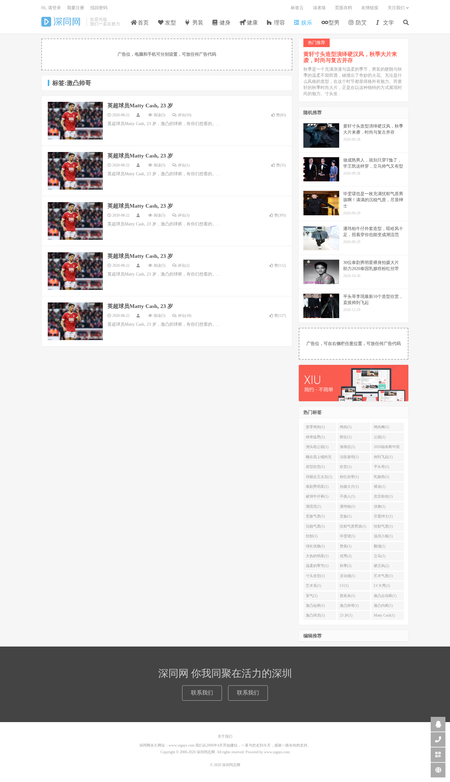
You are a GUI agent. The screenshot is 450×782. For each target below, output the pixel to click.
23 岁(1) (346, 615)
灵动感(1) (347, 576)
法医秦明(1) (349, 457)
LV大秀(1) (382, 586)
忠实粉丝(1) (383, 496)
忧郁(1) (311, 536)
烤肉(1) (345, 427)
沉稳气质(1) (315, 526)
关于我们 (225, 736)
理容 (278, 23)
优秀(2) (345, 556)
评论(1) (183, 165)
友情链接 (369, 8)
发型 (169, 23)
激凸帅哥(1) (349, 605)
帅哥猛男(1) (315, 437)
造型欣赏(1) (315, 467)
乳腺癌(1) (381, 477)
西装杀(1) (347, 596)
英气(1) (311, 596)
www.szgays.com (277, 752)
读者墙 (319, 8)
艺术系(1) (313, 586)
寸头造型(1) (315, 576)
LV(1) (344, 586)
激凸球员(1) (315, 615)
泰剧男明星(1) (317, 486)
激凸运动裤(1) (385, 596)
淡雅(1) (379, 506)
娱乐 (306, 23)
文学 (387, 23)
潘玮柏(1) (347, 506)
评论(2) (183, 265)
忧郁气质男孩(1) (353, 526)
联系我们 (202, 693)
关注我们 (396, 8)
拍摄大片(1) (349, 486)
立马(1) (379, 556)
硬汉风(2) (381, 566)
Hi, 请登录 (51, 8)
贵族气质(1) (315, 516)
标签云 (297, 8)
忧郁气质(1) (383, 526)
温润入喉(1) (383, 536)
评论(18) (184, 315)
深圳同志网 (62, 22)
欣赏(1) (345, 467)
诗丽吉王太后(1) (319, 477)
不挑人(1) (347, 496)
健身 (224, 23)
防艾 (360, 23)
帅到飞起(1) (383, 457)
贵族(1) (345, 516)
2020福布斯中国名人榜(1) (386, 448)
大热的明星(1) (317, 556)
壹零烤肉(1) (315, 427)
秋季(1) (345, 566)
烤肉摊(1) (381, 427)
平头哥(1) (381, 467)
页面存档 (343, 8)
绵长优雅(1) (315, 546)
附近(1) (345, 437)
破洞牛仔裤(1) (317, 496)
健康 (251, 23)
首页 (142, 23)
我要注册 (75, 8)
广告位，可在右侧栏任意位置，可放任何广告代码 (353, 343)
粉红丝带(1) (349, 477)
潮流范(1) (313, 506)
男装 (197, 23)
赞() (281, 115)
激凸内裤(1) (383, 605)
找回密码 (98, 8)
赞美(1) (345, 546)
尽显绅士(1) (383, 516)
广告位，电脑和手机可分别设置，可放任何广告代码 (167, 54)
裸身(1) (379, 486)
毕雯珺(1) (347, 536)
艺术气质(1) (383, 576)
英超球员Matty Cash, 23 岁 (140, 105)
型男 (333, 23)
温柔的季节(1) (317, 566)
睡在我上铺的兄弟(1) (319, 458)
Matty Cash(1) (384, 615)
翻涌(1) (379, 546)
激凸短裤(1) (315, 605)
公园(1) (379, 437)
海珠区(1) (347, 447)
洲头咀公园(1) (317, 447)
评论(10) (184, 115)
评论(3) (183, 215)
